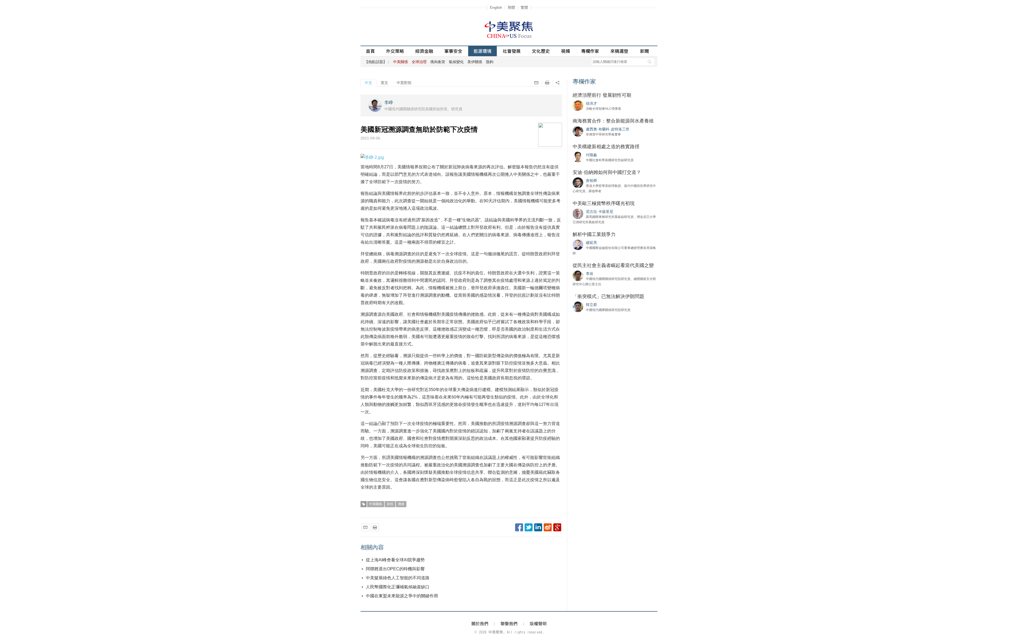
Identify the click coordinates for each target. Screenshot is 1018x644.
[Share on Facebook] (519, 527)
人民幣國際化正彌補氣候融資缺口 (397, 587)
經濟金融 (424, 51)
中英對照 (404, 83)
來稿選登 (619, 51)
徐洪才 (591, 103)
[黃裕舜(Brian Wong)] (578, 182)
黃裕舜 (591, 180)
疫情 (390, 504)
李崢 (388, 102)
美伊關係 (474, 62)
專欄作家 (590, 51)
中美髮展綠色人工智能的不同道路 (397, 578)
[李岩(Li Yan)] (578, 275)
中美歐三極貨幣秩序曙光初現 (604, 203)
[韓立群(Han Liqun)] (578, 306)
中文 (368, 83)
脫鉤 (489, 62)
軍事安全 (453, 51)
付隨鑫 (591, 155)
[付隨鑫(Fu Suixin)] (578, 157)
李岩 (589, 273)
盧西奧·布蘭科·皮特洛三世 (607, 129)
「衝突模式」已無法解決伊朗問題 (608, 296)
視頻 (565, 51)
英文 (384, 83)
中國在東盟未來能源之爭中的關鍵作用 (402, 596)
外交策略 (395, 51)
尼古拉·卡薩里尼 (599, 211)
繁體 (524, 7)
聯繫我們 (509, 623)
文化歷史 (541, 51)
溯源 (401, 504)
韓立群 (591, 305)
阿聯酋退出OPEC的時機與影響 (395, 569)
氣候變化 (456, 62)
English (496, 7)
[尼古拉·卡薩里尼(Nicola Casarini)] (578, 213)
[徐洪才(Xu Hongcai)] (578, 105)
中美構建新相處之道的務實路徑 (606, 146)
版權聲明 (538, 623)
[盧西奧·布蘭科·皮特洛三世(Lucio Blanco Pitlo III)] (578, 131)
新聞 (644, 51)
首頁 (370, 51)
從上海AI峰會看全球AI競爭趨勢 (395, 560)
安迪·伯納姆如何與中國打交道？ (607, 172)
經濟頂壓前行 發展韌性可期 (602, 95)
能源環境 (482, 51)
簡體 (511, 7)
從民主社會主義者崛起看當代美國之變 (613, 265)
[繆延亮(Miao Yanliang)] (578, 244)
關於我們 (479, 623)
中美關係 (375, 504)
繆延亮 (591, 242)
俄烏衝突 (437, 62)
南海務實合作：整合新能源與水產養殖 (613, 121)
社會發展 (512, 51)
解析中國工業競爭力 (594, 234)
